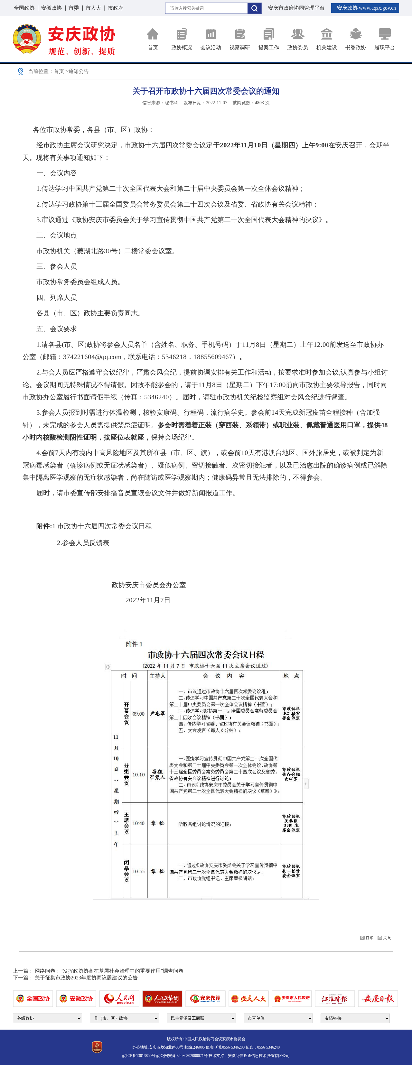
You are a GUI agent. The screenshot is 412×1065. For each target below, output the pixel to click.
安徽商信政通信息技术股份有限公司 (259, 1055)
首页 (153, 47)
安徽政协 (51, 8)
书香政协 (355, 47)
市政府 (115, 8)
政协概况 (182, 47)
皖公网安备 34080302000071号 (182, 1055)
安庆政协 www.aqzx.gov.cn (366, 8)
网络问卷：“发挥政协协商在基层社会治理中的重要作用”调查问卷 (109, 971)
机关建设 (326, 47)
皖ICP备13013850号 (138, 1055)
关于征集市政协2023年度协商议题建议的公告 (86, 977)
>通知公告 (77, 71)
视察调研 (239, 47)
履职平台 (384, 47)
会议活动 (211, 47)
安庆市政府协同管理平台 (296, 8)
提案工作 (268, 47)
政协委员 (297, 47)
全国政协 (24, 8)
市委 (74, 8)
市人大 (93, 8)
